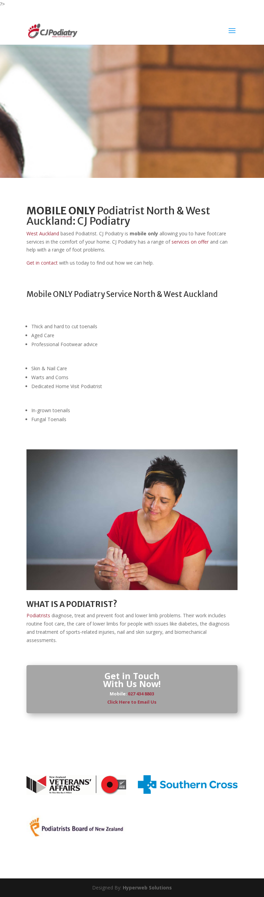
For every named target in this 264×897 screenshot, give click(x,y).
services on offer (190, 241)
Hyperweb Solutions (147, 887)
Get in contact (42, 262)
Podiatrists (38, 615)
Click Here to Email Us (131, 702)
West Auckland (42, 233)
